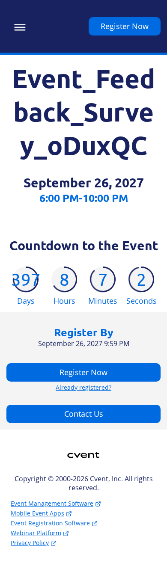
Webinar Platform (36, 533)
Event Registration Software (50, 523)
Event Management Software (52, 503)
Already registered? (83, 387)
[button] (17, 26)
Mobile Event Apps (37, 513)
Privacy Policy (30, 543)
